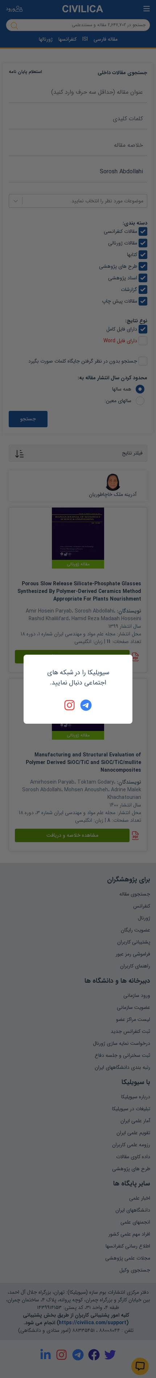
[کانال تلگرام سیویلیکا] (86, 705)
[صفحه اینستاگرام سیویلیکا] (70, 705)
